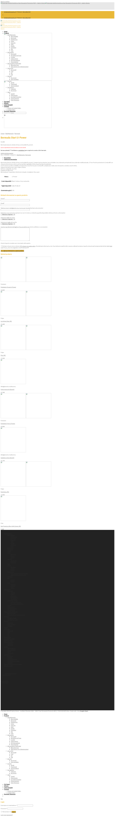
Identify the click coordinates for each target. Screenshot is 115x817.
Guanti (6, 627)
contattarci (21, 150)
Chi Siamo (7, 784)
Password (4, 808)
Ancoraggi (10, 591)
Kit (8, 634)
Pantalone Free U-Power (8, 423)
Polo (12, 546)
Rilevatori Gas (11, 613)
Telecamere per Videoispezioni (16, 615)
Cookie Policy (5, 682)
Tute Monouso (8, 666)
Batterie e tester (12, 659)
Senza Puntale (11, 650)
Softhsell (13, 562)
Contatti (6, 789)
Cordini (9, 605)
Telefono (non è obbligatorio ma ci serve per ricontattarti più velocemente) (22, 208)
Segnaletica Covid (12, 619)
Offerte (6, 786)
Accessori (10, 623)
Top (2, 799)
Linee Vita (7, 629)
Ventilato (10, 626)
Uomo (12, 557)
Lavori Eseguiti (8, 788)
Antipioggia (14, 537)
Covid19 (6, 616)
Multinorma (10, 572)
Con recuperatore (16, 602)
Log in (13, 811)
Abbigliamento (9, 133)
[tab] (59, 158)
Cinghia (13, 592)
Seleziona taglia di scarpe (8, 217)
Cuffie (9, 551)
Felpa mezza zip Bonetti (7, 389)
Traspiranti (10, 653)
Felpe (9, 553)
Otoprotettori (8, 640)
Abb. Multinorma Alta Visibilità (19, 573)
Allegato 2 (10, 645)
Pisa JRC (3, 355)
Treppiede (14, 599)
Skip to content (5, 1)
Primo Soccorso (8, 642)
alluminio (9, 658)
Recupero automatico (17, 603)
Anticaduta (7, 589)
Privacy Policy (5, 681)
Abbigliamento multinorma (18, 575)
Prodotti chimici (11, 618)
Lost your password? (7, 815)
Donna (13, 556)
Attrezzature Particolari (11, 611)
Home (5, 31)
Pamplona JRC (5, 492)
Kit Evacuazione (12, 608)
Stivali (9, 651)
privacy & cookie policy (28, 246)
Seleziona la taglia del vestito (9, 222)
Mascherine (7, 637)
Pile (8, 578)
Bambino (13, 554)
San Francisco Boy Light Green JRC (11, 526)
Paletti (13, 594)
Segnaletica (7, 654)
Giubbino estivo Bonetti (7, 457)
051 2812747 (27, 12)
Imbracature (11, 607)
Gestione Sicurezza (9, 794)
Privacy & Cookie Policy (14, 791)
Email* (2, 203)
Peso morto (14, 597)
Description (7, 158)
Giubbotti (13, 560)
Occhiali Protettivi (9, 639)
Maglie (13, 543)
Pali (8, 635)
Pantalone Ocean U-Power (8, 287)
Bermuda (17, 133)
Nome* (3, 198)
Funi (8, 632)
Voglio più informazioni (7, 153)
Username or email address (9, 805)
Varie (8, 775)
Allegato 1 (10, 643)
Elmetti (6, 621)
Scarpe (6, 646)
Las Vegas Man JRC (6, 321)
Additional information (10, 159)
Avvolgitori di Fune (12, 600)
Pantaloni (13, 545)
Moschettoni (11, 610)
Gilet (12, 541)
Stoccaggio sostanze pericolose (13, 664)
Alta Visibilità (11, 535)
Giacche (13, 540)
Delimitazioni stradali (13, 661)
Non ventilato (11, 624)
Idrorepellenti (11, 648)
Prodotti (6, 716)
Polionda (9, 662)
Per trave (13, 596)
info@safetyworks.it (10, 12)
